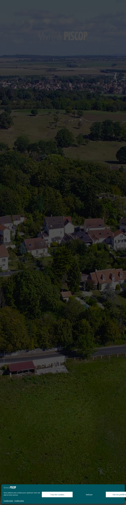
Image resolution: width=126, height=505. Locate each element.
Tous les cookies (57, 494)
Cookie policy (8, 501)
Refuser (89, 494)
